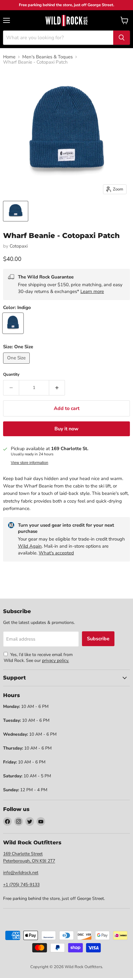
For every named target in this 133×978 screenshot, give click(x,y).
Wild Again (30, 546)
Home (9, 57)
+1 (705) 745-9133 (21, 885)
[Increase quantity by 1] (57, 387)
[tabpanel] (66, 20)
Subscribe (98, 638)
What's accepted (56, 553)
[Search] (121, 38)
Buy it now (66, 428)
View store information (29, 463)
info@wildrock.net (20, 873)
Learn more (92, 291)
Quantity (11, 374)
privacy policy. (55, 660)
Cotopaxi (19, 246)
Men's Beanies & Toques (47, 57)
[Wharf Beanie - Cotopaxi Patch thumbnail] (15, 211)
